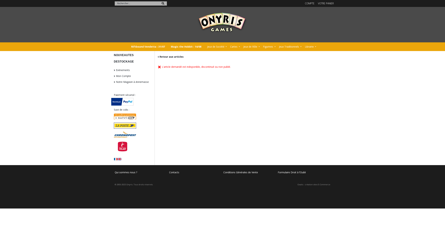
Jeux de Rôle (250, 46)
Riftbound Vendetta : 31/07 (148, 46)
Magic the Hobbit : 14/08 (186, 46)
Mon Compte (123, 76)
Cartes (233, 46)
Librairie (309, 46)
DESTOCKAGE (124, 61)
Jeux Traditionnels (289, 46)
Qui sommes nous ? (126, 172)
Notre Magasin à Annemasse (132, 82)
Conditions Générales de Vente (240, 172)
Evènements (123, 70)
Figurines (268, 46)
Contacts (174, 172)
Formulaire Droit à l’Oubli (292, 172)
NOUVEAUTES (124, 55)
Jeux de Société (215, 46)
